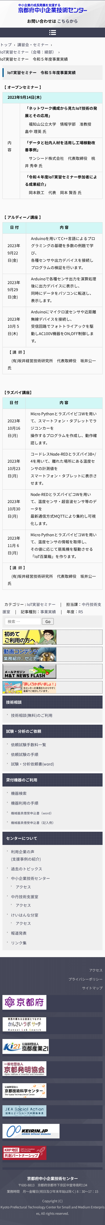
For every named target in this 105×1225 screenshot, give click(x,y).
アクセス (23, 887)
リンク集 (19, 943)
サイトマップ (92, 987)
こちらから (67, 21)
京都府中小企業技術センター (25, 21)
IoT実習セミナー (41, 604)
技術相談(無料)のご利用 (31, 715)
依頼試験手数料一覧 (28, 744)
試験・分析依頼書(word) (32, 764)
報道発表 (19, 933)
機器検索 (19, 793)
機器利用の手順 (24, 803)
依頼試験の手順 (24, 754)
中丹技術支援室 (24, 896)
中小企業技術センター (30, 878)
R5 (80, 611)
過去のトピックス (26, 869)
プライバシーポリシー (85, 979)
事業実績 (48, 611)
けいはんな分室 (24, 915)
